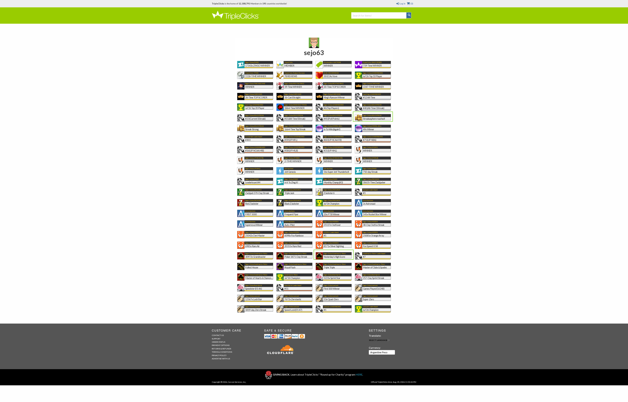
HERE (359, 374)
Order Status (218, 342)
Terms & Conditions (222, 352)
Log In (402, 3)
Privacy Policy (219, 355)
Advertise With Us (221, 358)
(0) (411, 3)
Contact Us (218, 335)
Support (216, 338)
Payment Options (220, 345)
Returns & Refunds (221, 348)
